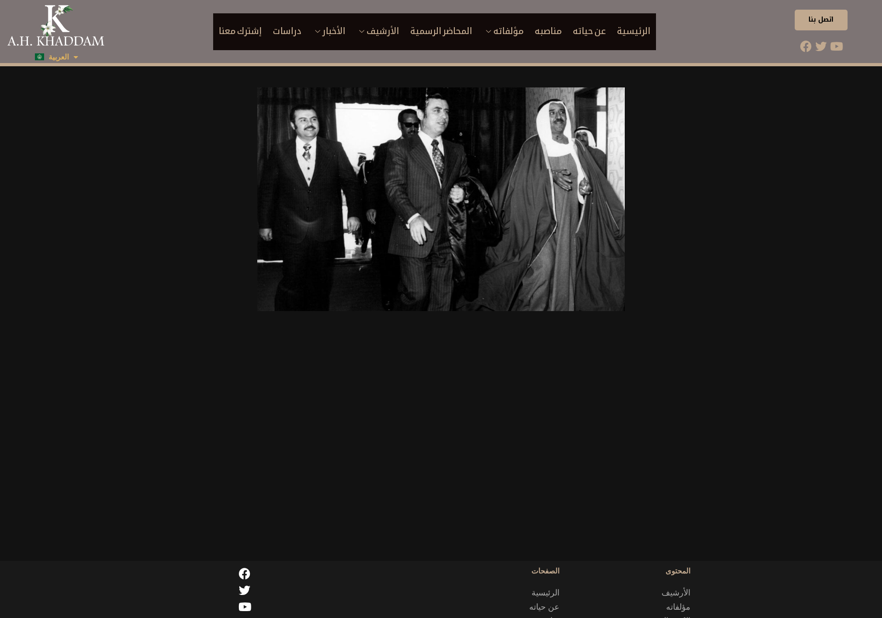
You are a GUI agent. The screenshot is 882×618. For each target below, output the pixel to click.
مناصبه (548, 31)
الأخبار (333, 31)
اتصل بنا (821, 19)
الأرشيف (383, 31)
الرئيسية (633, 31)
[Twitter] (821, 46)
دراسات (287, 31)
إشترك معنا (240, 31)
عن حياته (589, 31)
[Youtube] (836, 46)
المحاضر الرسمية (441, 31)
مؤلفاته (508, 31)
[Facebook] (806, 46)
